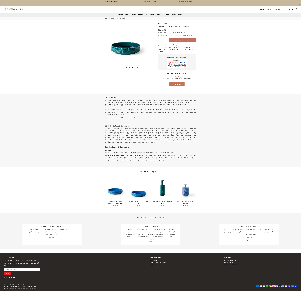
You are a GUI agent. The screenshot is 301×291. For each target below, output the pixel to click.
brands (166, 15)
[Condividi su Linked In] (129, 67)
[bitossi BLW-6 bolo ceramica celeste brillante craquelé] (115, 189)
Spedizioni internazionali (113, 1)
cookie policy (228, 262)
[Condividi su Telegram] (132, 67)
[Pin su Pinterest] (126, 67)
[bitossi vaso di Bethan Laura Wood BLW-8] (162, 189)
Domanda (180, 45)
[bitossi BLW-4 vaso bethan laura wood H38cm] (185, 189)
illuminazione (137, 15)
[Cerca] (289, 9)
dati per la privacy (231, 260)
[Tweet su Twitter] (123, 67)
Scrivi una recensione (177, 83)
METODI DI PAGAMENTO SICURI (188, 1)
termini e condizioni (231, 265)
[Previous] (103, 193)
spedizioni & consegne (158, 262)
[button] (266, 9)
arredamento (123, 15)
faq (151, 265)
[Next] (197, 193)
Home (106, 18)
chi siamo (153, 260)
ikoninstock (177, 15)
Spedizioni (162, 32)
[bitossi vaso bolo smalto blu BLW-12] (138, 189)
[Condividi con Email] (138, 67)
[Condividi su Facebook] (121, 67)
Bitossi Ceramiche (164, 23)
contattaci (154, 267)
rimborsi (227, 267)
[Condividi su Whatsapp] (135, 67)
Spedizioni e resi (166, 45)
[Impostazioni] (292, 9)
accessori (150, 15)
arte (159, 15)
